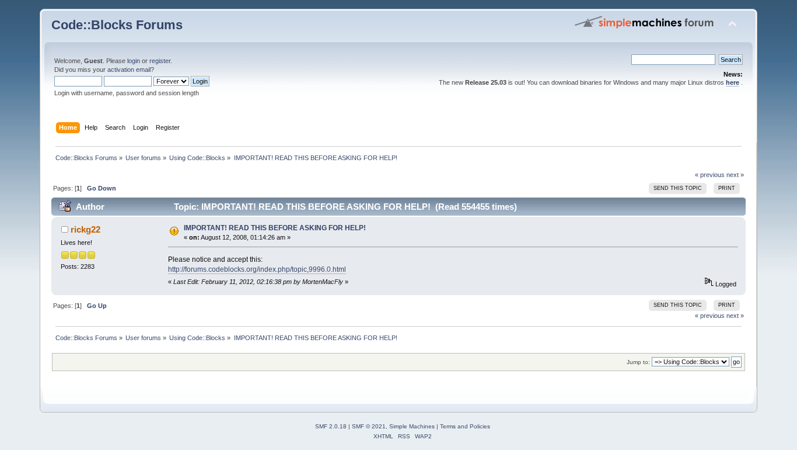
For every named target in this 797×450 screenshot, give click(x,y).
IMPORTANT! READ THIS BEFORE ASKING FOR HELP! (275, 228)
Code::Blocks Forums (117, 25)
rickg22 (85, 229)
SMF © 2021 (369, 426)
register (159, 60)
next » (735, 174)
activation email (129, 69)
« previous (710, 174)
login (133, 60)
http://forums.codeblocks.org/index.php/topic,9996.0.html (257, 269)
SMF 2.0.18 (331, 426)
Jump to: (638, 362)
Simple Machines (412, 426)
